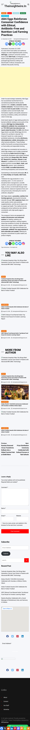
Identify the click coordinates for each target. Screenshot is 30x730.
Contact (6, 701)
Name (3, 508)
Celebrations (5, 304)
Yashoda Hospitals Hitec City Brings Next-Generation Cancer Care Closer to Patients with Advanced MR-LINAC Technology (13, 280)
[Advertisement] (15, 82)
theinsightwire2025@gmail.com (21, 39)
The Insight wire (13, 247)
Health (9, 13)
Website (18, 516)
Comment (4, 487)
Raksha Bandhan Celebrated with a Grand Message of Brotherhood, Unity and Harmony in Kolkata (14, 600)
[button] (7, 636)
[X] (10, 43)
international (6, 247)
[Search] (26, 560)
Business (4, 13)
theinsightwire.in (15, 6)
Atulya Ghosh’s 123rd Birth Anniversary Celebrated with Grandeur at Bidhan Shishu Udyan (13, 581)
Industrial (23, 13)
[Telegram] (16, 43)
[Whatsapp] (13, 43)
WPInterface (4, 722)
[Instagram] (23, 43)
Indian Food (15, 13)
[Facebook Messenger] (20, 43)
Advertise (6, 709)
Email (3, 516)
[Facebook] (6, 43)
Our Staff (6, 705)
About (5, 697)
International (5, 15)
